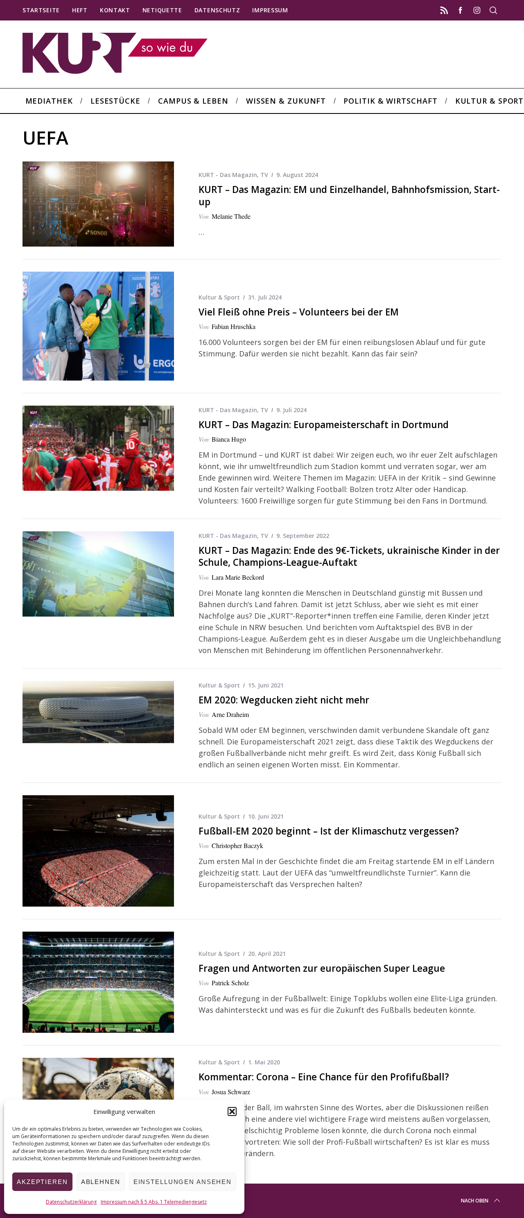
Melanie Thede (231, 216)
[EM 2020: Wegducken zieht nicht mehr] (98, 712)
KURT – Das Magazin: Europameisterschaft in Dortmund (324, 424)
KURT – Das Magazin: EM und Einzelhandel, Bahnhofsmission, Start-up (349, 195)
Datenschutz (217, 10)
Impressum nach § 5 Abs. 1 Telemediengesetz (154, 1201)
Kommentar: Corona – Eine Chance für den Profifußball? (324, 1077)
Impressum (270, 10)
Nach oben (474, 1200)
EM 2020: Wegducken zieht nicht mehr (284, 700)
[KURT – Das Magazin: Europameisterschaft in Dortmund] (98, 448)
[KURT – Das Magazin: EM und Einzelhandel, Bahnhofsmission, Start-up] (98, 204)
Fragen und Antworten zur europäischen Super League (322, 968)
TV (264, 175)
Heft (80, 10)
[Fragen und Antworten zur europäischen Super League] (98, 982)
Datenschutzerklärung (71, 1201)
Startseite (41, 10)
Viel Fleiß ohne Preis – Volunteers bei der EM (299, 312)
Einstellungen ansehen (182, 1181)
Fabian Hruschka (233, 326)
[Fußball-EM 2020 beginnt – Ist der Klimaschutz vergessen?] (98, 851)
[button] (232, 1111)
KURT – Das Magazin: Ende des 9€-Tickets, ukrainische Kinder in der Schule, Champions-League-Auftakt (349, 556)
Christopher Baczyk (237, 845)
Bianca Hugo (229, 439)
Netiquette (162, 10)
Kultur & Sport (219, 297)
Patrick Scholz (230, 982)
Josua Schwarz (231, 1091)
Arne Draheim (230, 714)
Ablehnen (100, 1181)
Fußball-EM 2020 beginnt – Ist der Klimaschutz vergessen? (329, 831)
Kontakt (115, 10)
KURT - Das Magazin (228, 175)
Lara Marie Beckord (238, 577)
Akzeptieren (42, 1181)
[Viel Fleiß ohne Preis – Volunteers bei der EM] (98, 326)
